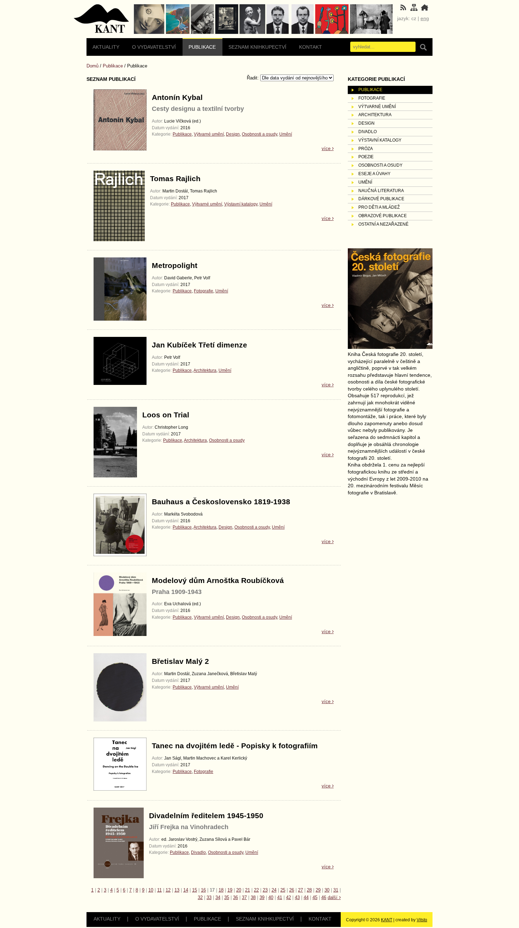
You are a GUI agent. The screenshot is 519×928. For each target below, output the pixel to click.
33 (209, 897)
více (328, 148)
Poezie (366, 156)
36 (235, 897)
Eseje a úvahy (374, 173)
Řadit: (253, 78)
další (334, 897)
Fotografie (203, 290)
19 (229, 890)
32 (200, 897)
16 (203, 890)
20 (238, 890)
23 (265, 890)
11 (159, 890)
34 (217, 897)
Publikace (202, 47)
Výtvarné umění (209, 134)
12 (168, 890)
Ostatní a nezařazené (383, 224)
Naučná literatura (381, 190)
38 (253, 897)
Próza (365, 148)
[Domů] (424, 9)
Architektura (204, 370)
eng (424, 18)
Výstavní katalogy (240, 204)
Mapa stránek (101, 19)
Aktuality (106, 47)
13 (176, 890)
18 (221, 890)
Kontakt (310, 47)
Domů (92, 66)
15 (194, 890)
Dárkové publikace (381, 198)
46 (323, 897)
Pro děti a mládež (379, 207)
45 (314, 897)
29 (318, 890)
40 (270, 897)
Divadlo (198, 852)
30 (326, 890)
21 (247, 890)
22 (256, 890)
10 (150, 890)
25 (282, 890)
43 (297, 897)
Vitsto (422, 919)
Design (233, 134)
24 (274, 890)
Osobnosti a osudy (259, 134)
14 (185, 890)
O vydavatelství (154, 47)
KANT (386, 919)
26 (291, 890)
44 (306, 897)
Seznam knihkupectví (257, 47)
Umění (285, 134)
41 (279, 897)
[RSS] (403, 9)
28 (309, 890)
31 (335, 890)
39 (262, 897)
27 (300, 890)
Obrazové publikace (382, 215)
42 (288, 897)
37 (244, 897)
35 (226, 897)
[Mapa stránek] (413, 9)
